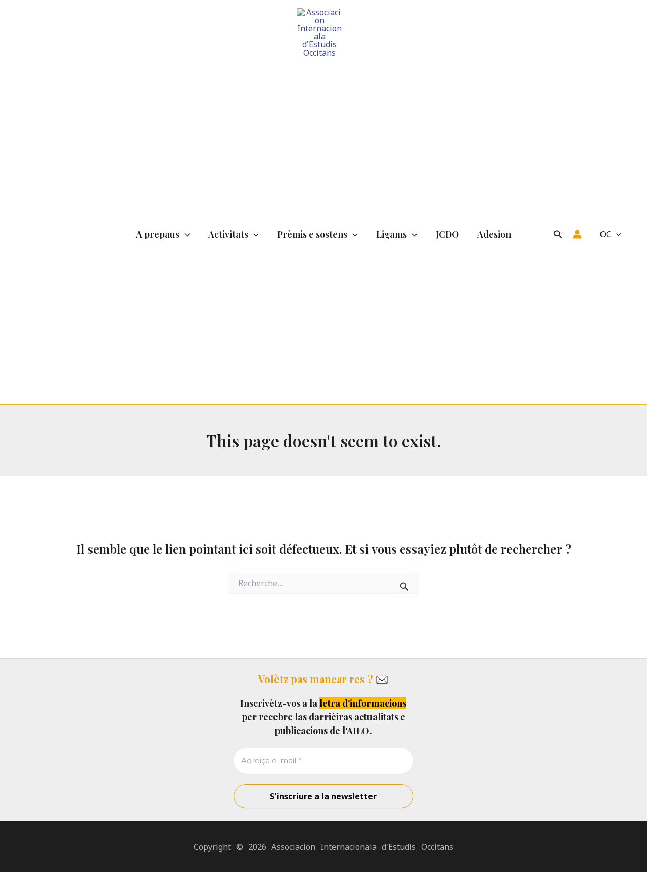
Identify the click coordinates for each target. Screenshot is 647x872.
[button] (184, 235)
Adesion (494, 234)
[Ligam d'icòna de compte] (577, 234)
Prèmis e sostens (312, 234)
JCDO (447, 234)
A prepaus (157, 234)
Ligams (391, 234)
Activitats (228, 234)
